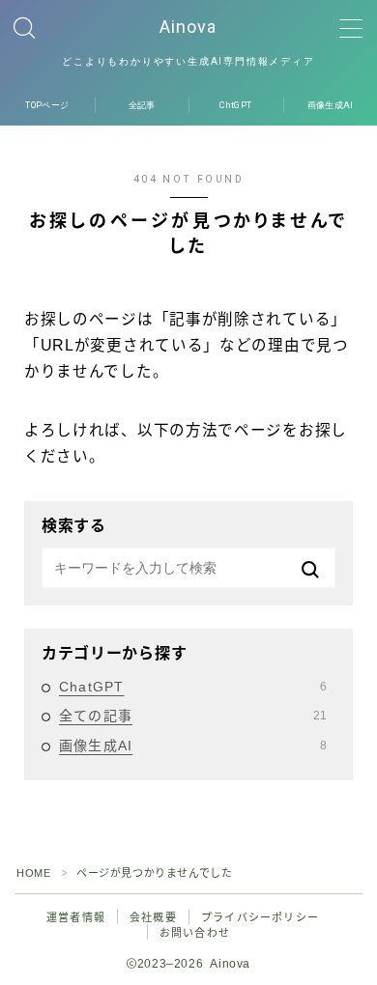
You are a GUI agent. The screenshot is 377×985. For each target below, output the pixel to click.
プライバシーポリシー (260, 917)
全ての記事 (193, 715)
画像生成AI (193, 745)
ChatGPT (193, 686)
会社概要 (153, 917)
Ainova (189, 27)
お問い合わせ (195, 933)
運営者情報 (75, 917)
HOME (33, 873)
